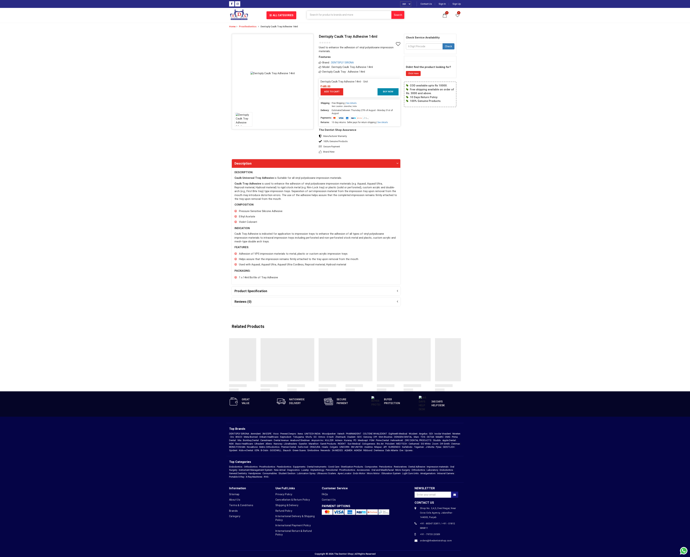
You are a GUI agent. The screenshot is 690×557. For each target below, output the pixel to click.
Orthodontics (251, 466)
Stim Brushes (386, 437)
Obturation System (391, 473)
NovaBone (252, 447)
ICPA (257, 450)
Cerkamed (414, 443)
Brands (233, 510)
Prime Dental (382, 440)
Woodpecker (329, 433)
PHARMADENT (354, 433)
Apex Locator (344, 473)
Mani (416, 437)
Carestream (266, 440)
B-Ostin (265, 450)
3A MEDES (337, 450)
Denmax (455, 443)
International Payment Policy (293, 525)
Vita (239, 440)
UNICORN (344, 447)
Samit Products (328, 443)
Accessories (363, 470)
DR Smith (445, 443)
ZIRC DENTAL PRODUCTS (418, 440)
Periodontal (332, 470)
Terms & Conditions (241, 505)
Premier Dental (289, 447)
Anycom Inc (317, 440)
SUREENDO (394, 447)
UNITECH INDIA (312, 433)
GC (315, 437)
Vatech (341, 433)
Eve (402, 450)
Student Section (287, 473)
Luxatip (305, 470)
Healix (325, 447)
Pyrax (439, 447)
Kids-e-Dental (246, 450)
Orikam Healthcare (269, 437)
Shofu (308, 437)
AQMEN (348, 450)
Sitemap (234, 494)
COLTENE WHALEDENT (375, 433)
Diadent (351, 437)
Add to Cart (332, 91)
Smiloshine (313, 450)
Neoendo (326, 450)
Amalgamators (428, 473)
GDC (359, 437)
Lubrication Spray (306, 473)
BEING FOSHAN (237, 447)
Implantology (317, 470)
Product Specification (250, 291)
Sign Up (456, 4)
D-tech (330, 437)
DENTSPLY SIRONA (342, 62)
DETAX (431, 437)
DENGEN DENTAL (403, 437)
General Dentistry (238, 473)
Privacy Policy (283, 494)
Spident (233, 450)
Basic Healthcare (244, 443)
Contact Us (426, 4)
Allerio (269, 443)
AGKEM (358, 450)
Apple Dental (449, 440)
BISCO (239, 437)
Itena (300, 433)
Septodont (286, 437)
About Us (234, 499)
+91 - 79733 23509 (430, 534)
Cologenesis (369, 443)
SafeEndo (407, 447)
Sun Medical (354, 443)
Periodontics (385, 466)
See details (351, 103)
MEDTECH (402, 443)
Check (448, 46)
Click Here (413, 73)
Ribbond (368, 450)
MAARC (440, 437)
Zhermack (340, 437)
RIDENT (342, 443)
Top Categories (240, 462)
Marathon (314, 443)
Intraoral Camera (445, 473)
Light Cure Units (410, 473)
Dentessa (379, 450)
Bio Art (380, 443)
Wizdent (413, 433)
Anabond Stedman (300, 440)
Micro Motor (373, 473)
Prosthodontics (247, 26)
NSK (231, 443)
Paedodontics (284, 466)
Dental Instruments (316, 466)
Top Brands (237, 429)
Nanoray (278, 443)
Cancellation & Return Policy (292, 499)
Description (243, 163)
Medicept (363, 440)
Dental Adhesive (416, 466)
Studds (437, 440)
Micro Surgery (402, 470)
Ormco (322, 437)
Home (232, 26)
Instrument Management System (255, 470)
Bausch (287, 450)
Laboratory (432, 470)
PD (355, 440)
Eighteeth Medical (398, 433)
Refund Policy (283, 510)
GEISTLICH (449, 447)
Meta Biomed (251, 437)
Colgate (334, 447)
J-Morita (430, 447)
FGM (372, 440)
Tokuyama (298, 437)
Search (398, 14)
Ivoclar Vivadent (442, 433)
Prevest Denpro (288, 433)
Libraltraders (291, 443)
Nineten (456, 433)
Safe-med (303, 447)
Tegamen (419, 447)
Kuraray (348, 440)
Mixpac (378, 447)
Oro (232, 437)
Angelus (423, 433)
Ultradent (259, 443)
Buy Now (388, 91)
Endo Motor (359, 473)
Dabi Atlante (392, 450)
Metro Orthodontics (269, 447)
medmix (368, 447)
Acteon (339, 440)
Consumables (270, 473)
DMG (448, 437)
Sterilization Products (352, 466)
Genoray (367, 437)
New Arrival (280, 470)
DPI (376, 437)
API (385, 447)
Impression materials (437, 466)
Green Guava (299, 450)
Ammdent (256, 433)
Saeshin (303, 443)
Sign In (442, 4)
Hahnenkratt (397, 440)
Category (234, 516)
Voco (276, 433)
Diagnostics (293, 470)
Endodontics (236, 466)
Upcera (409, 450)
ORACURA (315, 447)
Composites (371, 466)
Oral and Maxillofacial (382, 470)
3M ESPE (267, 433)
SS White (426, 443)
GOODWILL (276, 450)
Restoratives (400, 466)
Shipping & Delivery (286, 505)
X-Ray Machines (254, 476)
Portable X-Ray (236, 476)
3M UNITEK (357, 447)
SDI (431, 433)
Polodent (390, 443)
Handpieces (254, 473)
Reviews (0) (243, 301)
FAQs (325, 494)
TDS (423, 437)
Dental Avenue (281, 440)
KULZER (329, 440)
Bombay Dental (251, 440)
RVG (266, 476)
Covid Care (333, 466)
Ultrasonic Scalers (326, 473)
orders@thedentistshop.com (436, 540)
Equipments (299, 466)
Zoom (435, 443)
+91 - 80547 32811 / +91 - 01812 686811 (437, 525)
